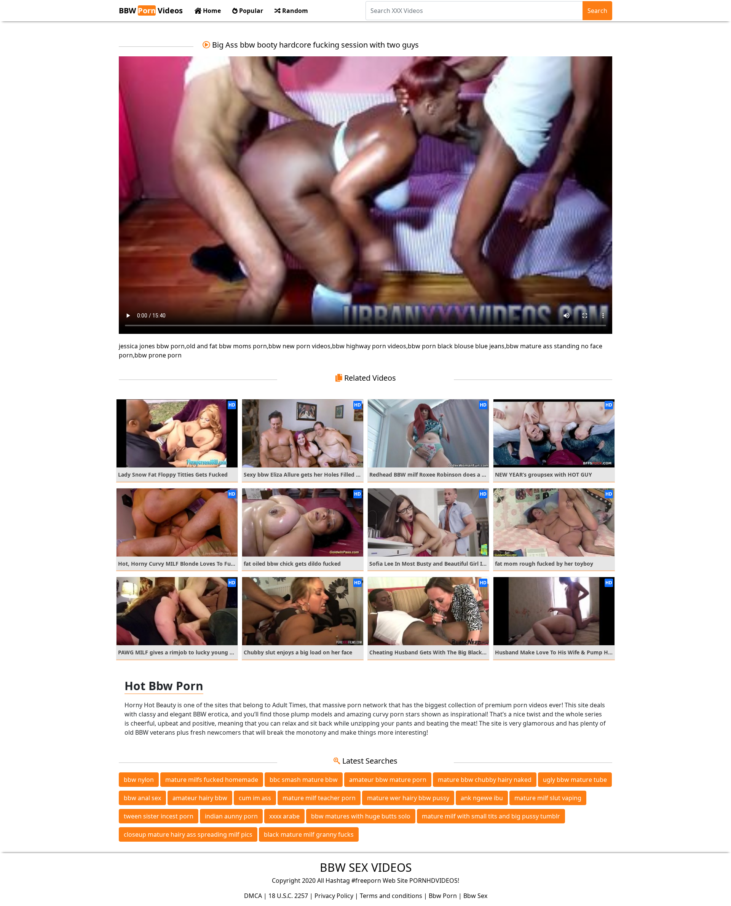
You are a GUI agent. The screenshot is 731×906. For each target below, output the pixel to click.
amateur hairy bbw (199, 798)
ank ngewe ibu (482, 798)
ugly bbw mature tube (575, 779)
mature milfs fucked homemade (211, 779)
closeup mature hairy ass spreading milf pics (188, 834)
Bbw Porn (443, 896)
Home (211, 10)
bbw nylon (139, 779)
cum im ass (255, 798)
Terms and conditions (391, 896)
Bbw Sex (475, 896)
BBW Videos (151, 10)
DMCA (253, 896)
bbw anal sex (142, 798)
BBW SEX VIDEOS (366, 867)
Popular (250, 10)
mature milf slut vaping (547, 798)
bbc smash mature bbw (304, 779)
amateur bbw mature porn (387, 779)
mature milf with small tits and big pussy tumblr (491, 816)
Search (597, 10)
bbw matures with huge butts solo (360, 816)
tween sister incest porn (158, 816)
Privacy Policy (333, 896)
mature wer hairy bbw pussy (408, 798)
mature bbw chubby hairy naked (484, 779)
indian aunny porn (231, 816)
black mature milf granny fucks (309, 834)
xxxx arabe (284, 816)
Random (294, 10)
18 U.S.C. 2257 (288, 896)
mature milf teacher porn (319, 798)
